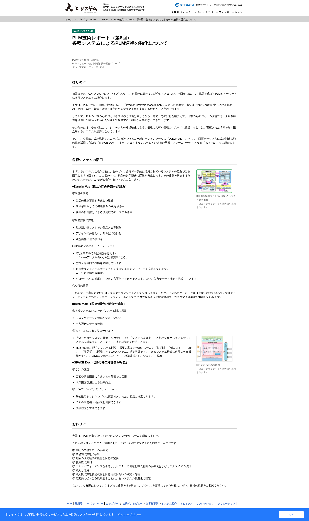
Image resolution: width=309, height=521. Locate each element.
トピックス (186, 503)
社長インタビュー (132, 503)
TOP (69, 503)
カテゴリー (212, 12)
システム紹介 (169, 503)
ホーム (69, 19)
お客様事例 (152, 503)
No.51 (105, 19)
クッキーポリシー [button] (129, 514)
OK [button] (291, 514)
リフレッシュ (203, 503)
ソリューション (233, 12)
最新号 (175, 12)
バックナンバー (192, 12)
